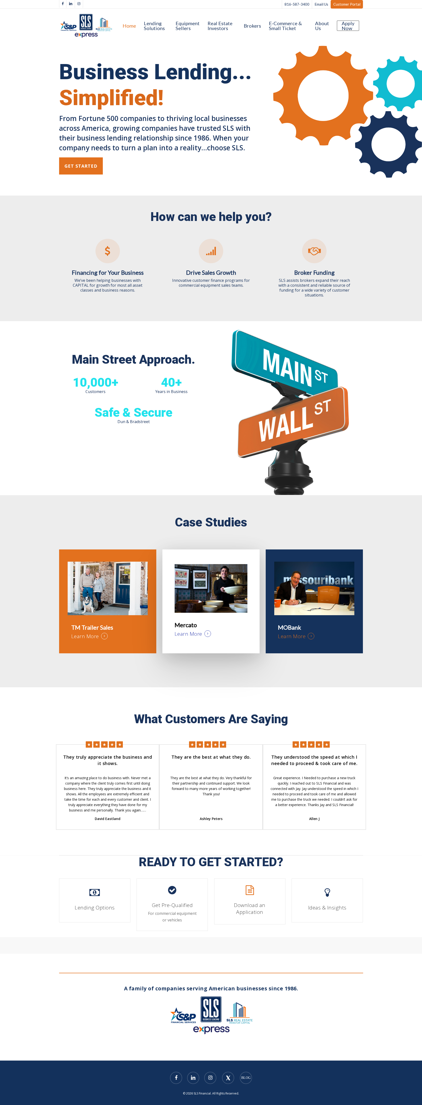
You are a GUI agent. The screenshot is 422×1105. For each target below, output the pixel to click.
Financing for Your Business (108, 272)
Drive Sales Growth (211, 272)
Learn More (85, 636)
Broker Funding (314, 272)
